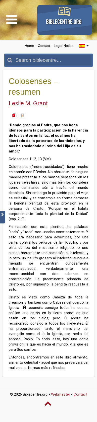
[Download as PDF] (14, 115)
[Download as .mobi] (22, 115)
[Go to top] (48, 403)
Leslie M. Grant (28, 103)
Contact (44, 46)
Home (29, 46)
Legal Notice (63, 46)
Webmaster (60, 394)
